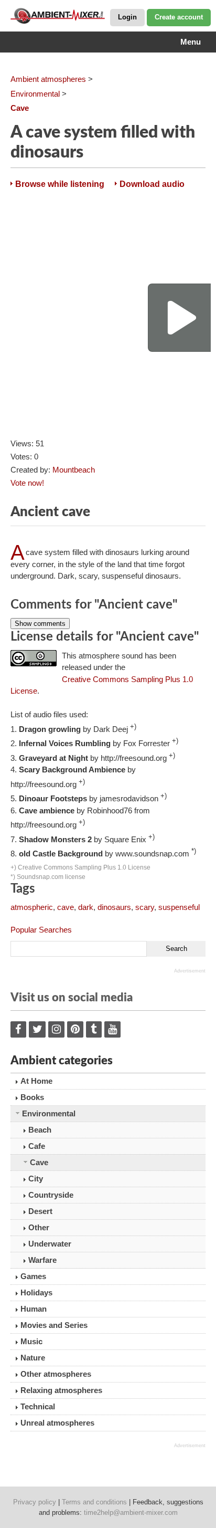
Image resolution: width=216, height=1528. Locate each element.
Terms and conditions (94, 1502)
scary (144, 907)
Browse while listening (59, 184)
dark (85, 907)
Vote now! (27, 482)
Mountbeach (73, 469)
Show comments (40, 623)
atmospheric (31, 907)
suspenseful (179, 907)
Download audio (152, 184)
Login (127, 17)
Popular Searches (41, 929)
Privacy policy (34, 1502)
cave (65, 907)
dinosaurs (114, 907)
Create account (179, 17)
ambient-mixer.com (62, 16)
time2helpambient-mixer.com (131, 1512)
